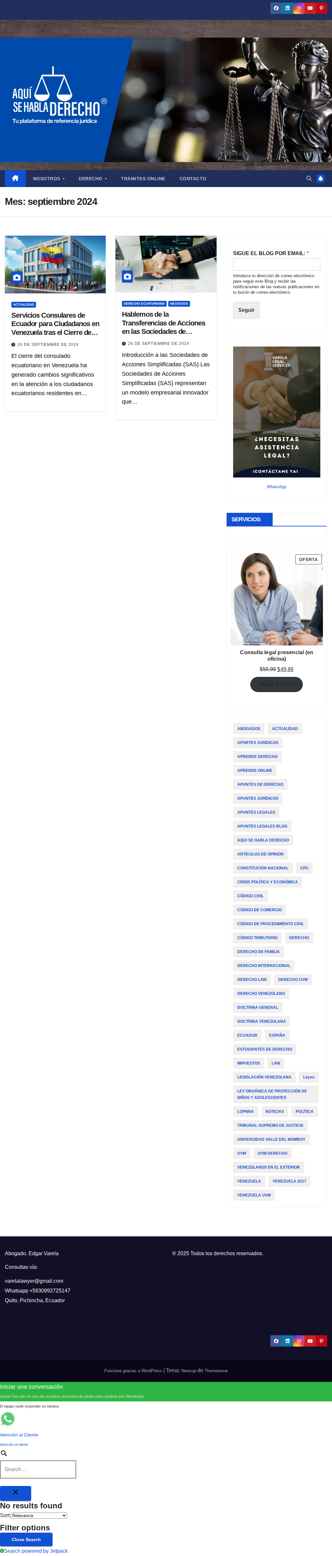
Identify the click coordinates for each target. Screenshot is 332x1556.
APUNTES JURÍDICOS (258, 798)
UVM (241, 1153)
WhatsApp (276, 486)
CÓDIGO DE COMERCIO (259, 910)
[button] (309, 178)
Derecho (91, 178)
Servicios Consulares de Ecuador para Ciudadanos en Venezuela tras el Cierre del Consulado (55, 328)
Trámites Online (143, 178)
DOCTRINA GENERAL (257, 1007)
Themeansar (216, 1370)
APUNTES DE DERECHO (260, 784)
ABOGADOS (248, 728)
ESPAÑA (277, 1035)
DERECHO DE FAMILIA (258, 951)
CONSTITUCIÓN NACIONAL (263, 868)
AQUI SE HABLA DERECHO (263, 840)
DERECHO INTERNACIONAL (263, 965)
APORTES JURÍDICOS (258, 742)
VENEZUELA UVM (254, 1195)
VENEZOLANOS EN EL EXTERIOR (268, 1167)
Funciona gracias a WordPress (133, 1370)
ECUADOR (247, 1035)
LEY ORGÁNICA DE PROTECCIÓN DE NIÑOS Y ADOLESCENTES (272, 1094)
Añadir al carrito (276, 684)
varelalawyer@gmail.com (34, 1281)
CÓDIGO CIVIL (250, 896)
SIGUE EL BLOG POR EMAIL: (271, 253)
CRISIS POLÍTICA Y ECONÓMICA (267, 882)
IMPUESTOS (248, 1063)
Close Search (26, 1539)
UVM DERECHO (272, 1153)
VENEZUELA (249, 1181)
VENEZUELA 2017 (289, 1181)
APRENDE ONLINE (254, 770)
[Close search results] (15, 1493)
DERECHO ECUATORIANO (144, 303)
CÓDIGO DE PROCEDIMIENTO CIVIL (270, 924)
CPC (304, 868)
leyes (308, 1077)
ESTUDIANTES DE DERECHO (264, 1049)
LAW (276, 1063)
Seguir (246, 310)
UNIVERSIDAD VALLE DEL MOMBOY (271, 1139)
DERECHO (299, 938)
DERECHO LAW (252, 979)
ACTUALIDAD (23, 304)
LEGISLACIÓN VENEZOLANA (264, 1077)
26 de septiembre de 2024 (48, 344)
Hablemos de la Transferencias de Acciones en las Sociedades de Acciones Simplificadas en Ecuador (163, 331)
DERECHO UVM (293, 979)
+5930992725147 (50, 1290)
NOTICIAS (275, 1111)
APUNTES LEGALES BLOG (262, 826)
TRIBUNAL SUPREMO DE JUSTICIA (270, 1125)
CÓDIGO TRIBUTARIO (257, 938)
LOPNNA (245, 1111)
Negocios (179, 303)
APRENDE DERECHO (257, 756)
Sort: (5, 1515)
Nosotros (47, 178)
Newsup (188, 1370)
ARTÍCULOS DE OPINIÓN (260, 854)
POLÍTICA (305, 1111)
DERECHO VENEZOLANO (261, 993)
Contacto (193, 178)
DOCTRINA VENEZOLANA (261, 1021)
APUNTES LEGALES (256, 812)
